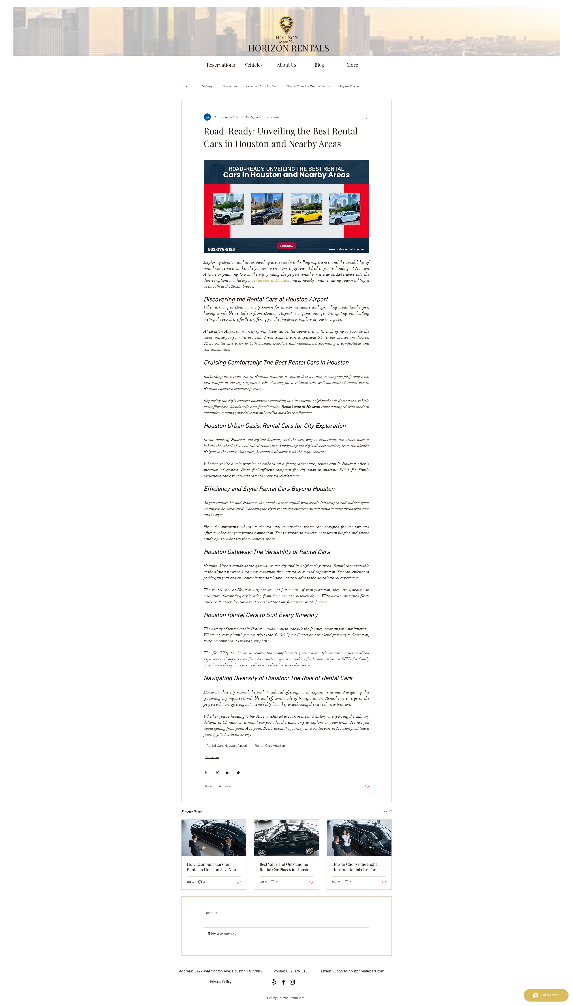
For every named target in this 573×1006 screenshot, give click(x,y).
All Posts (187, 86)
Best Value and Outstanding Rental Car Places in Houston (286, 866)
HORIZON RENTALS (288, 48)
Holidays (208, 86)
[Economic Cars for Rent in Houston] (214, 838)
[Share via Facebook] (206, 772)
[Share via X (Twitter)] (217, 772)
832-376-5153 (298, 971)
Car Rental (229, 86)
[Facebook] (283, 982)
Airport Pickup (349, 86)
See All (387, 811)
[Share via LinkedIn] (228, 772)
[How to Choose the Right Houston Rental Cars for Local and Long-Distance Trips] (359, 838)
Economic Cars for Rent (262, 86)
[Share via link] (239, 772)
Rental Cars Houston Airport (227, 745)
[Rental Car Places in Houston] (286, 838)
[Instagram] (292, 982)
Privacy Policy (220, 982)
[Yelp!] (274, 982)
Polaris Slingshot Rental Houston (308, 86)
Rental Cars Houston (270, 745)
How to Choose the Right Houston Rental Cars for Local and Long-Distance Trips (355, 866)
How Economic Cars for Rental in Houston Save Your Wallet (212, 866)
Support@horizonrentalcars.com (358, 971)
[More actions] (366, 117)
